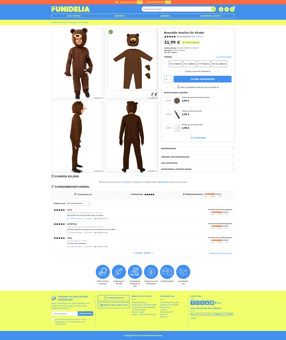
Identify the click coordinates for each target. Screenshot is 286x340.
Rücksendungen (139, 309)
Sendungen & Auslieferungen (144, 305)
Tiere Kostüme (72, 22)
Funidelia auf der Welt (169, 302)
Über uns (164, 317)
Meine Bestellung (139, 302)
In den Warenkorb (202, 79)
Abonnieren (85, 313)
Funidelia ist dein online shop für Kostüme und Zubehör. (70, 9)
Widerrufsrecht (166, 312)
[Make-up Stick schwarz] (177, 114)
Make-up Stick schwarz (192, 111)
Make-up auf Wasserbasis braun (196, 97)
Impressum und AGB (169, 305)
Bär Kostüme (83, 22)
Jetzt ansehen (197, 36)
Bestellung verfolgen (115, 305)
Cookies (163, 309)
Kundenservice (115, 298)
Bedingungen (60, 322)
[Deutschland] (192, 303)
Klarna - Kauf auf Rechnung (144, 314)
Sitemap (163, 314)
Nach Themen (73, 16)
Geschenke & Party (210, 16)
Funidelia (54, 22)
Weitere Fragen (138, 312)
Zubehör (164, 16)
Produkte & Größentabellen (143, 307)
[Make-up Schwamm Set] (177, 127)
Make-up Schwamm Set (192, 124)
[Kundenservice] (226, 9)
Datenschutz (165, 307)
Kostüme (119, 16)
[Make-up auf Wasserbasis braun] (177, 100)
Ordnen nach (59, 203)
